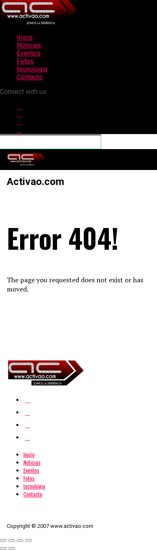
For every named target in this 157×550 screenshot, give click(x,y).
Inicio (25, 37)
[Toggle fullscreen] (20, 540)
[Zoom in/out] (28, 540)
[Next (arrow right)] (11, 548)
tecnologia (32, 69)
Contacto (30, 77)
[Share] (11, 540)
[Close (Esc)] (3, 540)
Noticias (29, 45)
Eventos (29, 53)
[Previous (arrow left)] (3, 548)
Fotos (25, 61)
